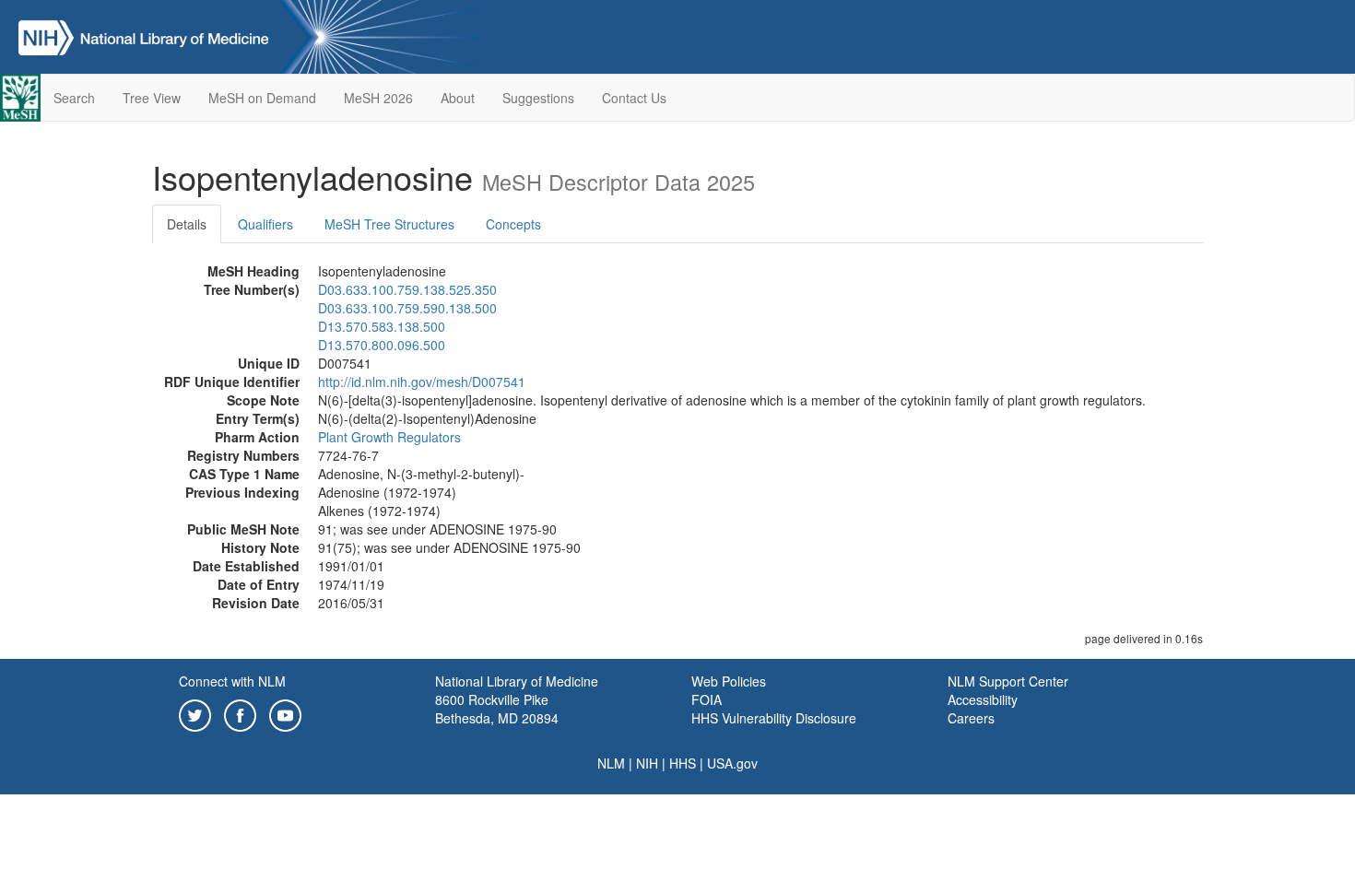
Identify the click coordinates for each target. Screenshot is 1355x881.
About (458, 97)
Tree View (152, 97)
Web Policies (728, 681)
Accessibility (983, 699)
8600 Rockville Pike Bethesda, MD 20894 (497, 708)
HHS (682, 763)
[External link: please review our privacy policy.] (195, 713)
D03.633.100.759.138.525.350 (407, 289)
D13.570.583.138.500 (381, 326)
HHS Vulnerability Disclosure (773, 718)
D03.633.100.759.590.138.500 (407, 308)
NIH (647, 763)
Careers (971, 718)
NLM (611, 763)
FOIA (706, 699)
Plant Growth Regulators (389, 437)
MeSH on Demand (262, 97)
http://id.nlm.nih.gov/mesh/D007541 (421, 381)
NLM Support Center (1008, 681)
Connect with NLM (232, 681)
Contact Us (634, 97)
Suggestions (538, 97)
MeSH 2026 (378, 97)
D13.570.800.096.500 (381, 344)
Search (74, 97)
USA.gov (732, 763)
